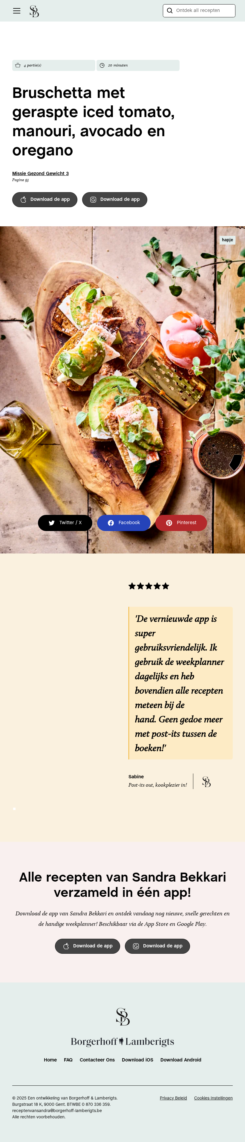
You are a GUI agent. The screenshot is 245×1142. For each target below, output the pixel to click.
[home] (34, 11)
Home (50, 1060)
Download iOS (137, 1060)
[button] (16, 11)
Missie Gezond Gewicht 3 (40, 174)
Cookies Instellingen (213, 1098)
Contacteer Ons (97, 1060)
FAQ (68, 1060)
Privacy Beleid (173, 1098)
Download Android (180, 1060)
